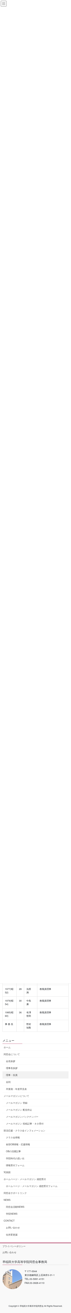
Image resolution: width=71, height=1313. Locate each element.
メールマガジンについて (16, 1095)
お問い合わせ (13, 1227)
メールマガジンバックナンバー (22, 1116)
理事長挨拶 (12, 1068)
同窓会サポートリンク (15, 1193)
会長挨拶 (10, 1061)
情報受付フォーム (15, 1165)
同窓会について (12, 1054)
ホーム (7, 1047)
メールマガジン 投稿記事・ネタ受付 (25, 1123)
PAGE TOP (66, 1270)
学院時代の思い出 (15, 1158)
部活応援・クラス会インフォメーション (24, 1130)
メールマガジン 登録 (16, 1102)
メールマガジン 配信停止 (19, 1109)
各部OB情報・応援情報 (18, 1144)
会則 (8, 1081)
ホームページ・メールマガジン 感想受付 (25, 1179)
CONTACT (9, 1220)
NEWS (7, 1199)
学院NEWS (11, 1213)
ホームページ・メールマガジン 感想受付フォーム (31, 1186)
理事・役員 (12, 1075)
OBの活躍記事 (13, 1151)
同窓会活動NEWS (15, 1206)
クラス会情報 (13, 1137)
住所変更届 (12, 1234)
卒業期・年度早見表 (16, 1089)
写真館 (7, 1172)
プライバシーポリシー (14, 1246)
